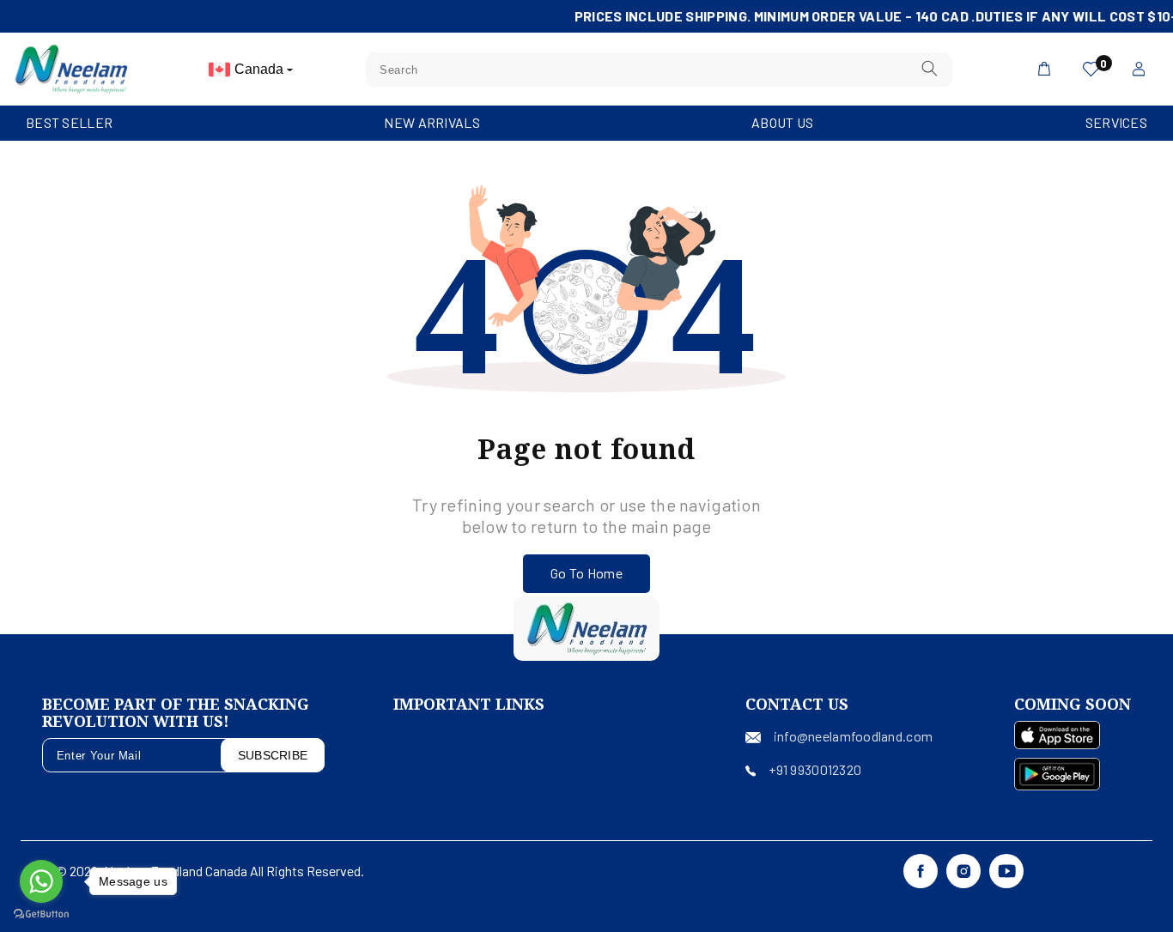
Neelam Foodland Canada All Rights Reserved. (234, 870)
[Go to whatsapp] (41, 881)
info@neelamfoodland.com (853, 736)
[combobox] (659, 69)
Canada (260, 69)
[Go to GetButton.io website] (41, 914)
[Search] (930, 69)
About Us (782, 122)
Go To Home (586, 573)
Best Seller (69, 122)
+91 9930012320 (815, 769)
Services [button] (1116, 122)
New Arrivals (431, 122)
